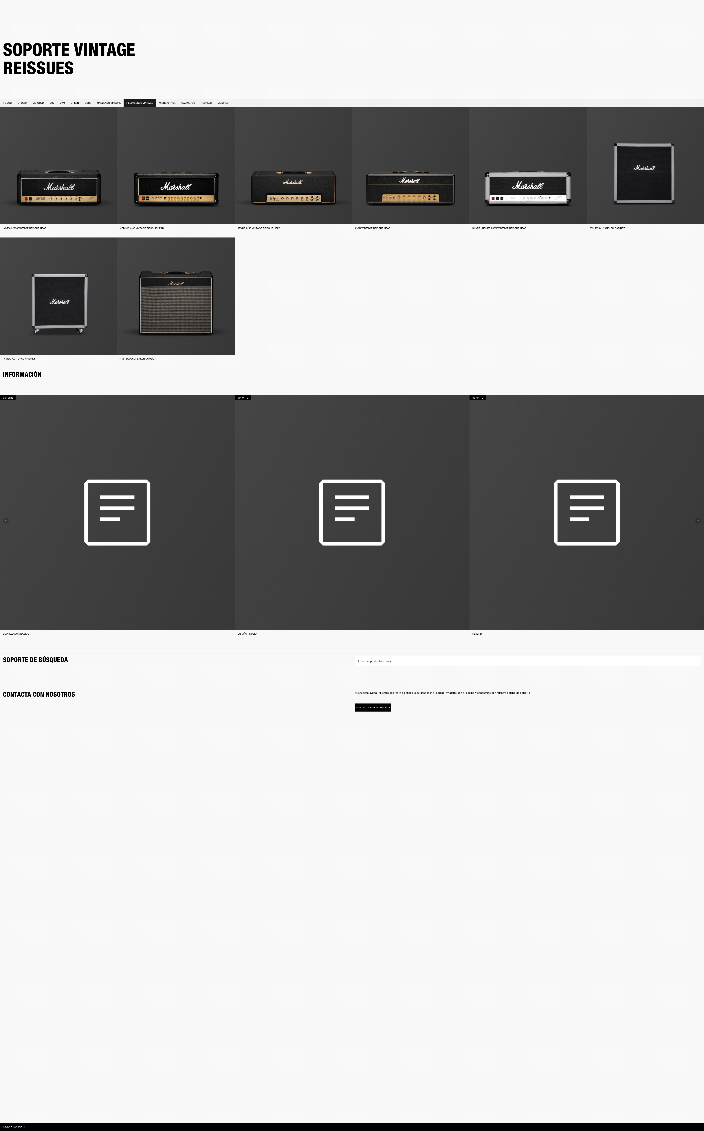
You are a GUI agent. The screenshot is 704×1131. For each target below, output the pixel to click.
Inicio (6, 1126)
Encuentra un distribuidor (663, 8)
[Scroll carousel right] (698, 521)
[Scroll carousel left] (6, 521)
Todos (7, 103)
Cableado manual (109, 103)
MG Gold (38, 103)
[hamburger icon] (695, 16)
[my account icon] (683, 16)
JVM (62, 103)
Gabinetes (188, 103)
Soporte (667, 16)
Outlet (686, 8)
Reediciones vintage (139, 103)
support (19, 1126)
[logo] (14, 14)
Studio (22, 103)
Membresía (639, 8)
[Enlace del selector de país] (695, 7)
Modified (223, 103)
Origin (75, 103)
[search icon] (677, 16)
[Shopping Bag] (689, 16)
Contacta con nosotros (373, 707)
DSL (52, 103)
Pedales (206, 103)
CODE (88, 103)
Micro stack (167, 103)
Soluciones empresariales (615, 8)
